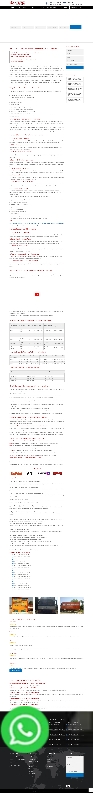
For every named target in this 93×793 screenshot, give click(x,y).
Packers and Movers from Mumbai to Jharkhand (21, 556)
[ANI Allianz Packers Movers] (30, 473)
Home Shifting (13, 223)
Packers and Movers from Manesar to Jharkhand (21, 578)
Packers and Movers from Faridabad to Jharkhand (21, 561)
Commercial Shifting (38, 223)
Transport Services (56, 223)
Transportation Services (33, 764)
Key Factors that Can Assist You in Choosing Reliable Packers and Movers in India (74, 94)
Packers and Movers (48, 7)
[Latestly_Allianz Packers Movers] (44, 473)
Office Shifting (29, 223)
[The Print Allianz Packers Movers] (16, 473)
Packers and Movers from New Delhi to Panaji (21, 589)
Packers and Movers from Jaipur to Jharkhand (21, 567)
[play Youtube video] (37, 294)
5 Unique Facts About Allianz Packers (18, 58)
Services (33, 7)
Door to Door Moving (33, 761)
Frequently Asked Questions (16, 61)
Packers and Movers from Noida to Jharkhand (21, 558)
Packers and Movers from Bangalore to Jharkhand (21, 570)
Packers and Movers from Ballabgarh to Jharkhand (22, 576)
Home (13, 7)
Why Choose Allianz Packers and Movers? (19, 54)
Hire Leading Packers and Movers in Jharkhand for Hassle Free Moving (25, 52)
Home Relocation (32, 757)
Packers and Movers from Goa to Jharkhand (20, 583)
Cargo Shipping (21, 225)
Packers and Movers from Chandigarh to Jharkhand (22, 587)
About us (22, 7)
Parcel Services (31, 773)
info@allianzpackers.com (75, 4)
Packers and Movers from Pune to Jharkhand (20, 580)
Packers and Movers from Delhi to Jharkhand (21, 554)
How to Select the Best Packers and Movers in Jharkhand (23, 60)
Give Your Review (16, 670)
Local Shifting (21, 223)
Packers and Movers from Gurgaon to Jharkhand (21, 559)
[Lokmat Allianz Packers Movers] (57, 473)
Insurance (30, 771)
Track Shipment (31, 776)
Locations (64, 7)
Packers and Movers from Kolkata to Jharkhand (21, 574)
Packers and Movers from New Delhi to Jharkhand (21, 585)
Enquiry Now (76, 7)
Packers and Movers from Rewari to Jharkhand (21, 563)
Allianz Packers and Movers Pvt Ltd (52, 791)
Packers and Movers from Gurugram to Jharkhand (21, 569)
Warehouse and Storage (32, 225)
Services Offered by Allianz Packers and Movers (20, 56)
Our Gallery (49, 764)
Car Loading (31, 766)
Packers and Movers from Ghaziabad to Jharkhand (22, 565)
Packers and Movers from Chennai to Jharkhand (21, 572)
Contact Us (15, 11)
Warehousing (31, 769)
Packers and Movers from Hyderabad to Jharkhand (22, 581)
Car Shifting (47, 223)
